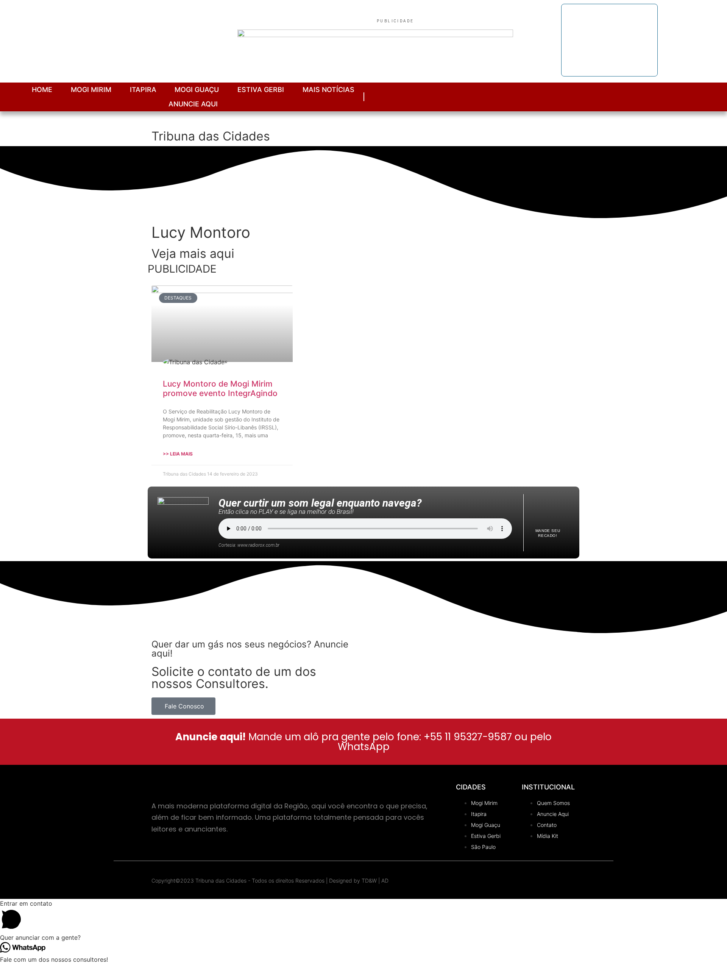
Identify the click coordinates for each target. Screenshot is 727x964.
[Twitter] (700, 96)
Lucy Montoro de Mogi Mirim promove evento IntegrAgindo (220, 388)
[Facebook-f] (665, 96)
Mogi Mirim (91, 90)
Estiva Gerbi (260, 90)
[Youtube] (683, 96)
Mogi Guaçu (197, 90)
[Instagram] (648, 96)
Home (42, 90)
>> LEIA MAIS (178, 454)
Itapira (143, 90)
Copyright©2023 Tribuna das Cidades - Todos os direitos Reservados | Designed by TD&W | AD (269, 880)
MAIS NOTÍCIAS (328, 90)
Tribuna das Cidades (210, 136)
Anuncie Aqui (193, 104)
